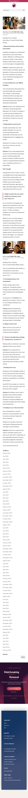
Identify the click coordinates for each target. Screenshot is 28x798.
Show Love (6, 725)
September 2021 (7, 629)
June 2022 (6, 602)
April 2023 (6, 572)
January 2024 (6, 545)
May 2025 (6, 498)
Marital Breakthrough (9, 751)
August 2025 (6, 489)
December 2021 (7, 620)
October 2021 (7, 626)
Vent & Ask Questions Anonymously (12, 780)
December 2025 (7, 477)
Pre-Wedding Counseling (10, 748)
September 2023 (7, 557)
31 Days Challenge (8, 761)
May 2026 (6, 462)
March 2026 (6, 468)
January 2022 (6, 617)
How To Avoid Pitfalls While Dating (11, 256)
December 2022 (7, 584)
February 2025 (7, 507)
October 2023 (7, 554)
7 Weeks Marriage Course (10, 759)
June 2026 (6, 459)
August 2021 (6, 632)
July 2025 (5, 492)
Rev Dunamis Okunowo (9, 33)
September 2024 (7, 522)
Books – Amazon (8, 777)
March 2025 (6, 504)
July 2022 (5, 599)
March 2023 (6, 575)
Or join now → (14, 691)
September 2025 (7, 486)
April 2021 (6, 644)
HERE (8, 275)
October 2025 (7, 483)
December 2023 (7, 548)
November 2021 (7, 623)
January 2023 (6, 581)
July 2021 (5, 635)
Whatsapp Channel (8, 738)
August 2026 (6, 453)
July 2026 (5, 456)
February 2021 (7, 650)
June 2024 (6, 531)
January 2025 (6, 510)
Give (5, 727)
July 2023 (5, 563)
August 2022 (6, 596)
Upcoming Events (8, 771)
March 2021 (6, 647)
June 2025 (6, 495)
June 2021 (6, 638)
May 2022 (6, 605)
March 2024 (6, 540)
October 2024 (7, 519)
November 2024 (7, 516)
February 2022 (7, 614)
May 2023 (6, 569)
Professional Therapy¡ (9, 764)
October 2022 (7, 590)
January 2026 (6, 474)
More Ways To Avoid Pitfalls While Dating (13, 32)
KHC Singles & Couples (9, 736)
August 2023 (6, 560)
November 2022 (7, 587)
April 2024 (6, 537)
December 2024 (7, 513)
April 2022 (6, 608)
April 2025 (6, 501)
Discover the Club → (14, 688)
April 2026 (6, 465)
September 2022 (7, 593)
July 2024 (5, 528)
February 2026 (7, 471)
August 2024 (6, 525)
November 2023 (7, 551)
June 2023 (6, 566)
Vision (5, 723)
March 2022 (6, 611)
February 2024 (7, 543)
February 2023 (7, 578)
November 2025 (7, 480)
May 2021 (6, 641)
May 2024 (6, 534)
